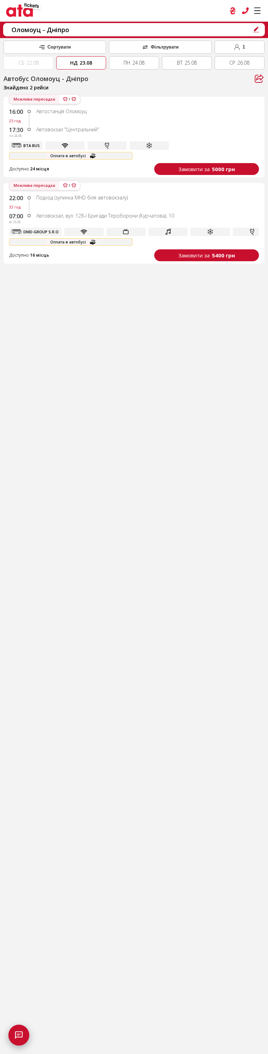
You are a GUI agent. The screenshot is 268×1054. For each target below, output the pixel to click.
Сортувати (59, 47)
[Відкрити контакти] (18, 1035)
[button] (134, 137)
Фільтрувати (165, 47)
